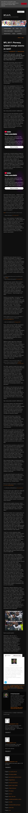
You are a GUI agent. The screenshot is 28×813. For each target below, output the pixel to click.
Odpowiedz (8, 732)
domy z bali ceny (12, 796)
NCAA (17, 28)
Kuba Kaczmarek (21, 51)
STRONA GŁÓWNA (7, 28)
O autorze (8, 655)
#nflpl (5, 212)
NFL (13, 28)
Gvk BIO (10, 802)
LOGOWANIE (19, 33)
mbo (10, 810)
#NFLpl (7, 277)
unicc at (10, 793)
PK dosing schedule (13, 774)
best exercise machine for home (15, 777)
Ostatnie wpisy (17, 655)
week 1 (18, 686)
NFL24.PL (7, 15)
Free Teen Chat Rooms (13, 782)
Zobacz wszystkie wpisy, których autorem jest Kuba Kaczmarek (17, 708)
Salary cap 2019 (17, 31)
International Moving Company (14, 804)
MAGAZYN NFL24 (7, 33)
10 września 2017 (15, 215)
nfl (19, 685)
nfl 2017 (21, 685)
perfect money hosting (13, 785)
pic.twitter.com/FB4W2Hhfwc (9, 485)
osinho (6, 761)
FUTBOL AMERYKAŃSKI (8, 31)
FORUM (13, 33)
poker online (11, 807)
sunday (15, 686)
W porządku (24, 3)
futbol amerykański (14, 685)
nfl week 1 (12, 686)
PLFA (21, 28)
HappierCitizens (12, 779)
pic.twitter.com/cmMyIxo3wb (9, 319)
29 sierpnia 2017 (18, 322)
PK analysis (11, 791)
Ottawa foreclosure (12, 788)
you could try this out (13, 771)
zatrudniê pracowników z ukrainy (15, 799)
